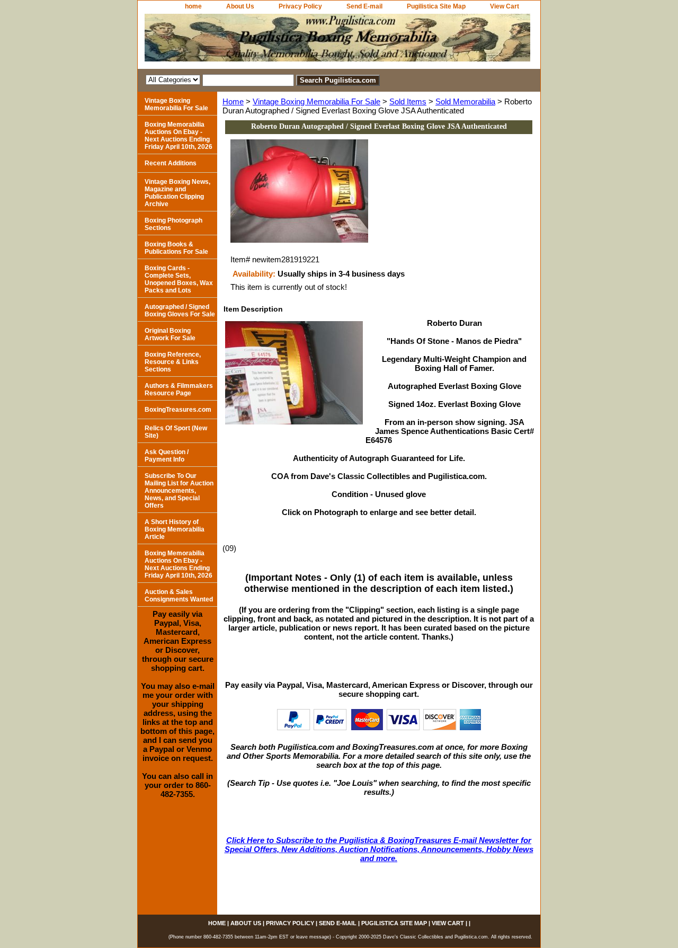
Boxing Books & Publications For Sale (176, 248)
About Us (240, 6)
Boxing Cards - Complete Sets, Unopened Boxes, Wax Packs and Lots (179, 279)
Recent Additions (171, 163)
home (193, 6)
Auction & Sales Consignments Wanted (179, 595)
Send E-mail (364, 6)
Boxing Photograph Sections (173, 224)
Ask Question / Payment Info (167, 455)
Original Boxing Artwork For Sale (170, 334)
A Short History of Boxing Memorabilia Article (174, 529)
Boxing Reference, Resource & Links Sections (173, 362)
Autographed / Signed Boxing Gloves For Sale (180, 310)
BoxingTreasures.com (178, 409)
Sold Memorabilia (465, 101)
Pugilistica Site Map (436, 6)
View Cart (504, 6)
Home (233, 101)
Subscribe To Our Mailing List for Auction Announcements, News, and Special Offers (179, 490)
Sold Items (407, 101)
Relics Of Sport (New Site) (176, 431)
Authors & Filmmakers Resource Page (179, 389)
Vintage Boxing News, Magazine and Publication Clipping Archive (177, 193)
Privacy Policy (300, 6)
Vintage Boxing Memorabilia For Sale (316, 101)
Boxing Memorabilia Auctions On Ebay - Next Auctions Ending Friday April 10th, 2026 (178, 135)
